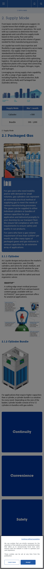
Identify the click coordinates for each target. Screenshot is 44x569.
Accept (28, 562)
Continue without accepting (30, 539)
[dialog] (22, 552)
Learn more (12, 562)
